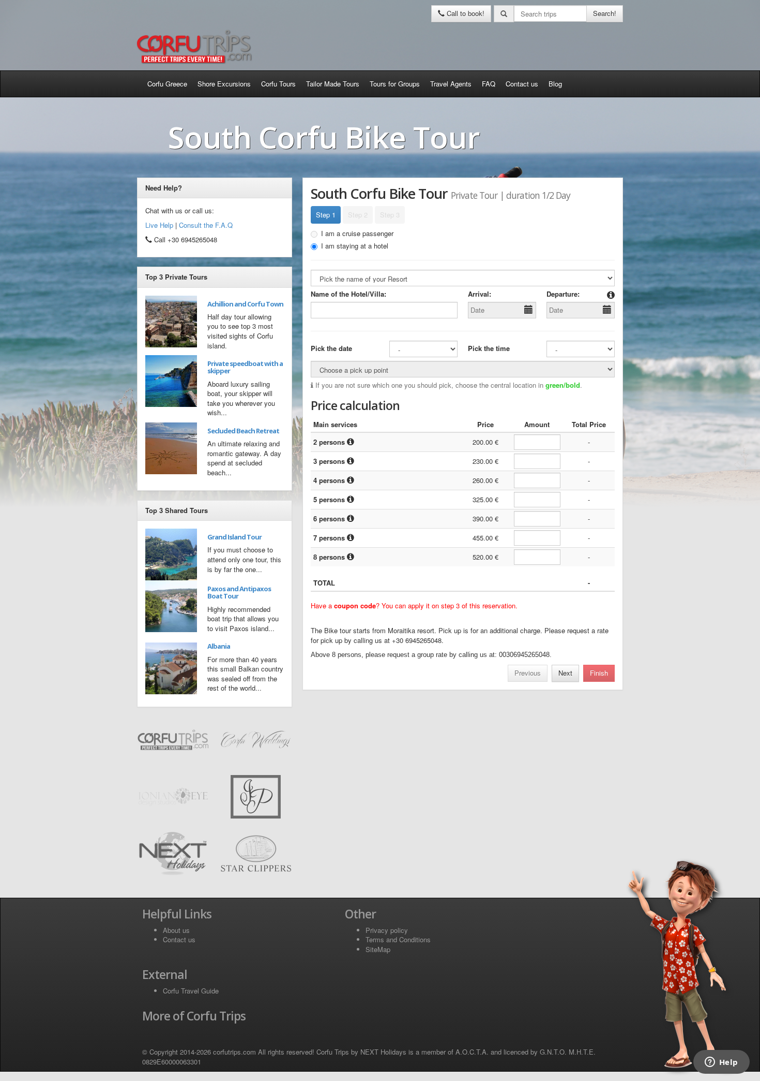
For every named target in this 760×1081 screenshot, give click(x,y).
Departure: (563, 294)
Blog (555, 84)
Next (565, 673)
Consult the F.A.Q (206, 225)
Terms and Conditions (398, 939)
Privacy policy (387, 930)
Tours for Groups (395, 84)
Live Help (159, 225)
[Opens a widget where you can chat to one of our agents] (721, 1063)
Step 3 (390, 215)
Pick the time (489, 348)
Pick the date (331, 348)
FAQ (488, 84)
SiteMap (378, 949)
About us (176, 930)
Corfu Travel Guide (191, 991)
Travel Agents (451, 84)
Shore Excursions (224, 84)
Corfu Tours (278, 84)
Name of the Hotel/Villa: (348, 294)
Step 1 (326, 215)
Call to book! (464, 13)
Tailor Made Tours (332, 84)
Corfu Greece (167, 84)
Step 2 (358, 215)
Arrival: (479, 294)
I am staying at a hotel (354, 246)
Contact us (522, 84)
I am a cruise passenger (357, 233)
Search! (604, 13)
